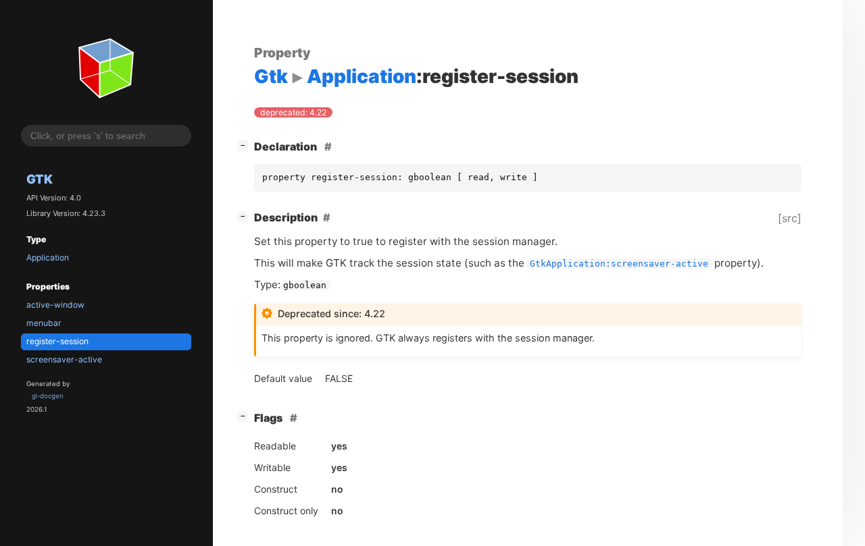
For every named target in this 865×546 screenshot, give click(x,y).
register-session (57, 341)
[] (245, 145)
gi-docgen (48, 396)
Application (47, 257)
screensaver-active (64, 359)
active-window (55, 305)
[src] (789, 218)
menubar (43, 323)
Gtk (39, 178)
